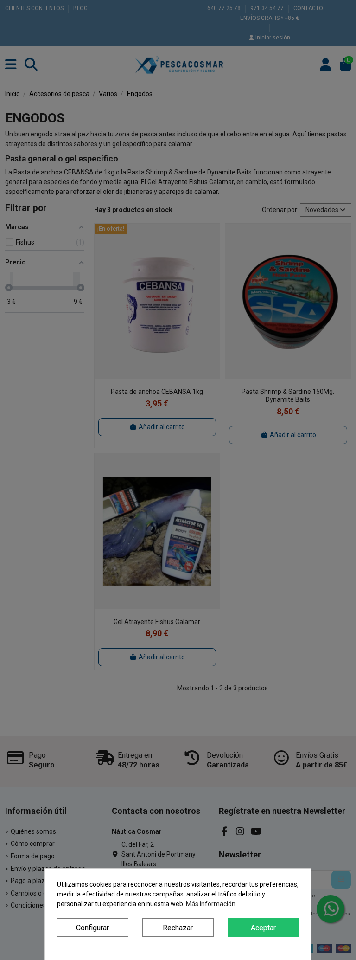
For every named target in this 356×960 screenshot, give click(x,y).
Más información (210, 904)
